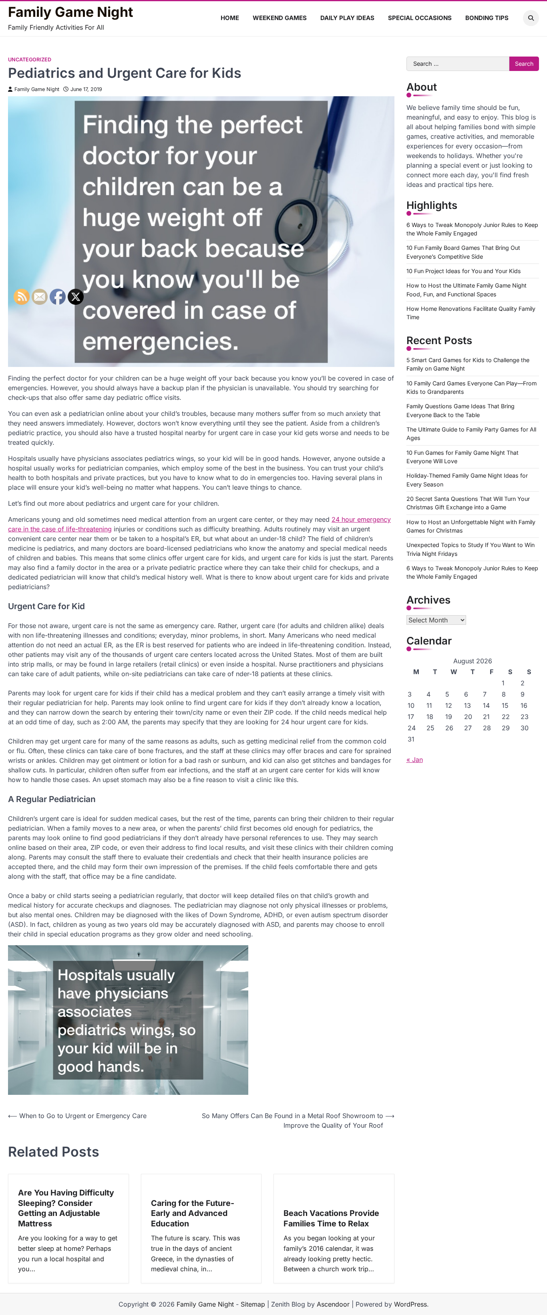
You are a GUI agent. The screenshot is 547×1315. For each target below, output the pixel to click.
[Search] (531, 18)
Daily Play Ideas (347, 18)
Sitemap (253, 1304)
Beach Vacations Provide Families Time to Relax (331, 1218)
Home (230, 18)
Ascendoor (333, 1304)
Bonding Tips (487, 18)
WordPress (410, 1304)
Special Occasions (420, 18)
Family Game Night (70, 12)
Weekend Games (280, 18)
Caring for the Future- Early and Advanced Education (192, 1213)
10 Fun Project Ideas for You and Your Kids (463, 270)
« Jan (414, 760)
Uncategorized (29, 60)
